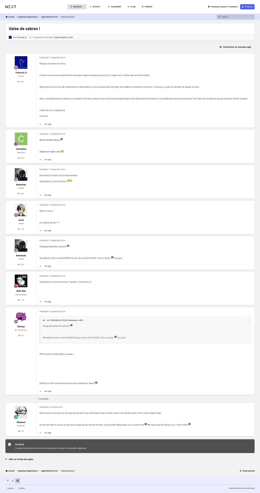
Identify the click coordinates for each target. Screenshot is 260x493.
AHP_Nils (21, 291)
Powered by (242, 488)
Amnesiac (21, 184)
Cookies (21, 488)
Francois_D (21, 37)
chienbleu (21, 149)
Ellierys (21, 326)
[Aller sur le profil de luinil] (21, 210)
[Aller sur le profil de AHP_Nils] (21, 281)
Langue (10, 488)
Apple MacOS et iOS (63, 37)
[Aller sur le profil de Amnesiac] (21, 174)
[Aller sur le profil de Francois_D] (10, 37)
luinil (21, 220)
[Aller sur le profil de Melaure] (21, 412)
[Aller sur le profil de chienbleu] (21, 139)
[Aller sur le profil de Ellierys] (21, 316)
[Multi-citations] (40, 124)
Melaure (21, 422)
